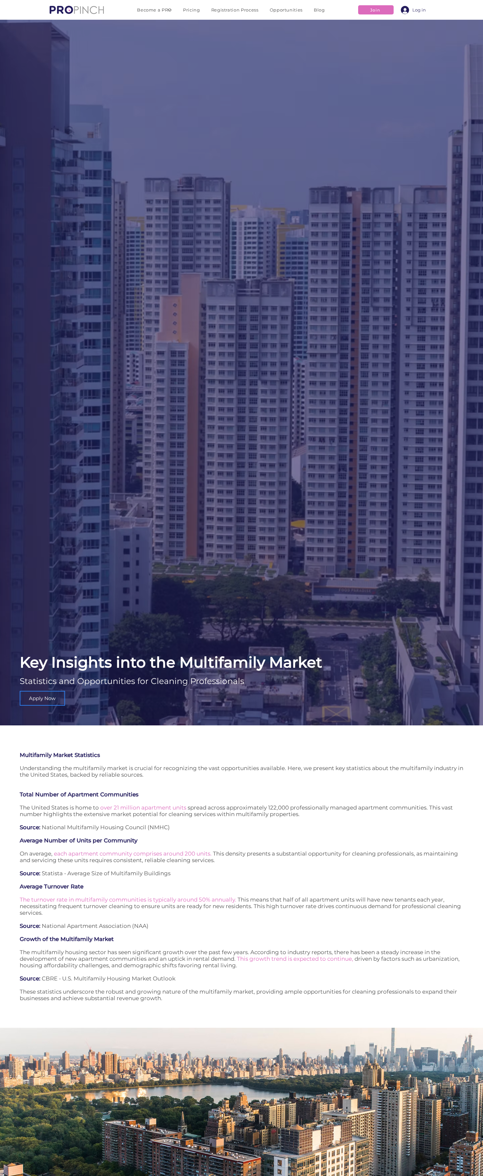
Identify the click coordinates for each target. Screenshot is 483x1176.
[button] (154, 10)
